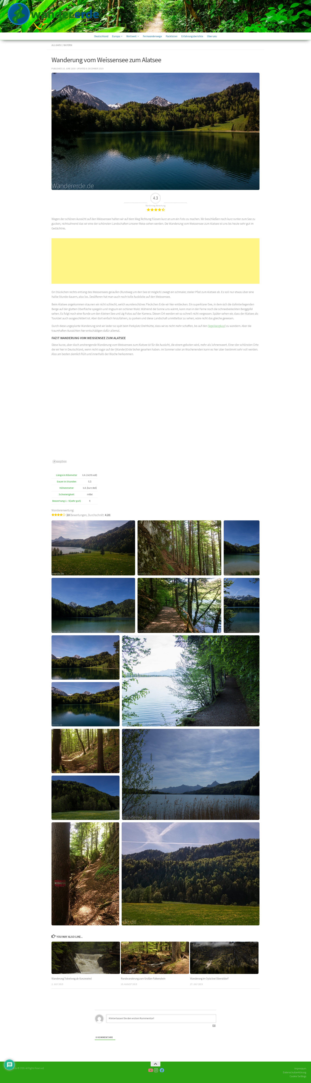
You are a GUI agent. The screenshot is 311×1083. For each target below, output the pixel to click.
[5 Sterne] (64, 514)
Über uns (212, 36)
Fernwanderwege (152, 36)
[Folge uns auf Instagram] (156, 1070)
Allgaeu (57, 45)
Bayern (67, 45)
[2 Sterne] (55, 514)
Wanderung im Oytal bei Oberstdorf (209, 978)
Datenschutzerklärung (294, 1072)
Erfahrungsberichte (192, 36)
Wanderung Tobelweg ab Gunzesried (72, 978)
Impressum (300, 1068)
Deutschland (101, 36)
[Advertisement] (155, 261)
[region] (155, 415)
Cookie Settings (298, 1076)
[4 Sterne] (61, 514)
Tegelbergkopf (216, 326)
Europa (116, 36)
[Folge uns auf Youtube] (150, 1070)
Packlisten (171, 36)
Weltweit (131, 36)
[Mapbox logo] (59, 461)
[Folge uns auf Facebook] (162, 1070)
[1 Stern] (53, 514)
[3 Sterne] (58, 514)
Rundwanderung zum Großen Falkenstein (143, 978)
